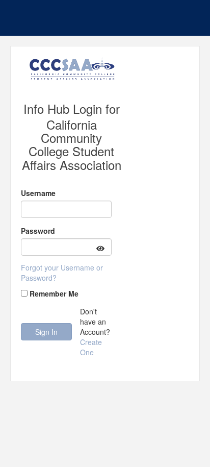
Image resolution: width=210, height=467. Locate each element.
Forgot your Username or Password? (62, 272)
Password (38, 231)
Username (38, 193)
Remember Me (54, 293)
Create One (91, 347)
